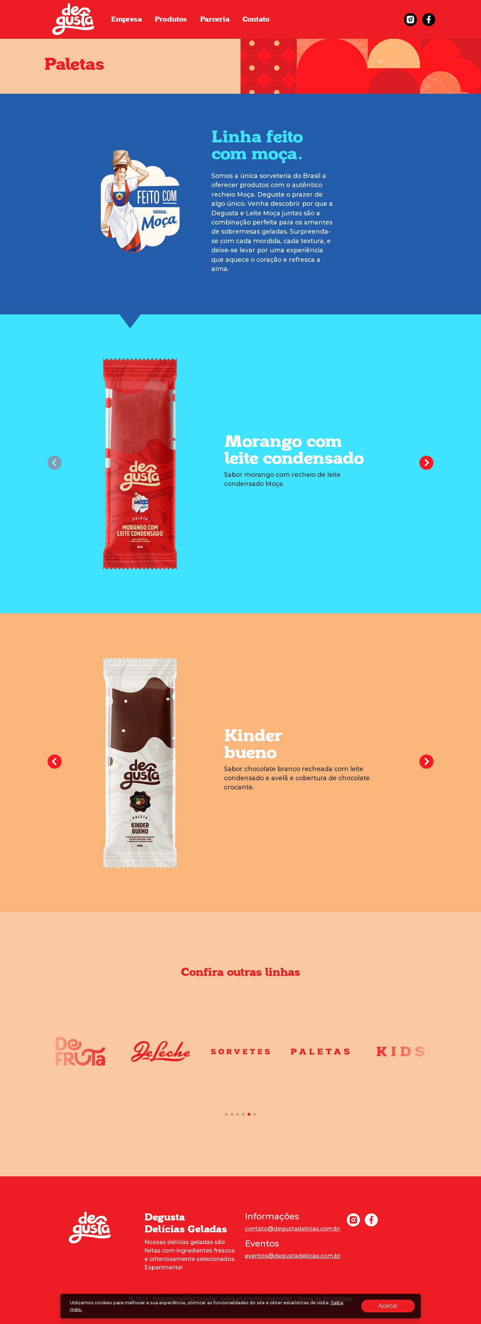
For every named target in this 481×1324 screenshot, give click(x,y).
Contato (256, 19)
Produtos (171, 19)
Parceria (215, 19)
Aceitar (396, 1305)
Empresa (126, 19)
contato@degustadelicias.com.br (292, 1228)
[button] (426, 464)
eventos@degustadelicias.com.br (293, 1255)
